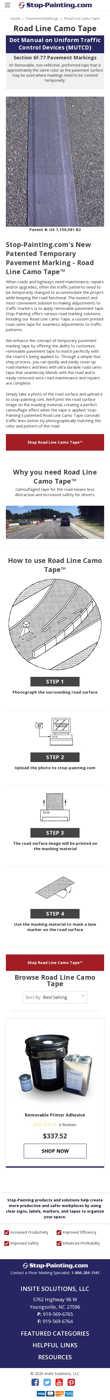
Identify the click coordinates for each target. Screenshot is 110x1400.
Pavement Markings (42, 18)
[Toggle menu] (7, 7)
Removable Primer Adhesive (55, 1115)
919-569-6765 (58, 1314)
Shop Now (55, 1151)
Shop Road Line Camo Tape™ (55, 442)
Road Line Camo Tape (82, 18)
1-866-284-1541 (85, 1272)
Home (15, 18)
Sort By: (33, 997)
